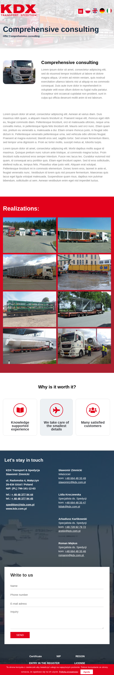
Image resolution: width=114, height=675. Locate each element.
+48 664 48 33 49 (75, 478)
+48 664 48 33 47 (75, 502)
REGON (80, 656)
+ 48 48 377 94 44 (22, 494)
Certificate (35, 656)
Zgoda (86, 672)
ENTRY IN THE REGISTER (44, 663)
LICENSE (79, 663)
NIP (59, 656)
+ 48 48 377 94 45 (22, 498)
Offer (5, 36)
